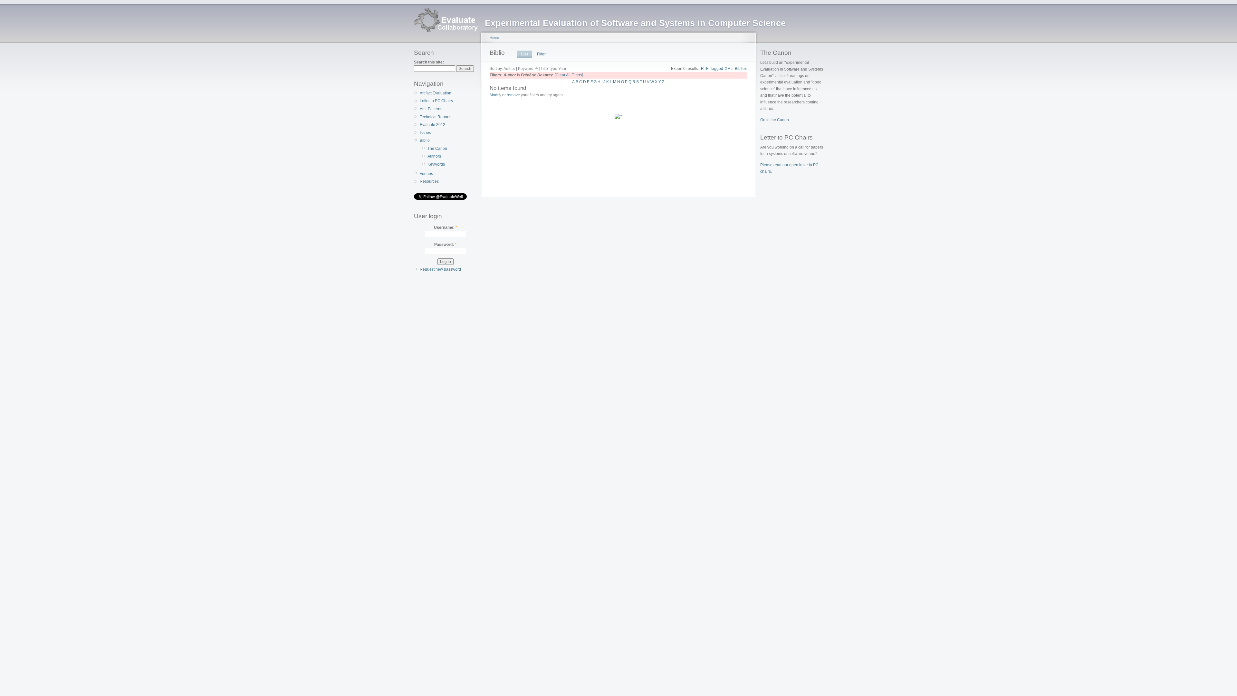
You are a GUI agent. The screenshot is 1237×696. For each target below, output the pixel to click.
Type (553, 68)
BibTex (741, 68)
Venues (426, 173)
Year (562, 68)
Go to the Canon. (775, 120)
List (524, 54)
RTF (704, 68)
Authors (434, 156)
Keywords (436, 164)
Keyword (525, 68)
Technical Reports (435, 117)
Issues (425, 132)
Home (494, 38)
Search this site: (429, 62)
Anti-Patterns (431, 109)
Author (509, 68)
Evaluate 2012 (432, 124)
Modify (495, 95)
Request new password (440, 269)
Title (544, 68)
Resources (429, 181)
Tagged (716, 68)
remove (513, 95)
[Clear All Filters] (569, 75)
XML (729, 68)
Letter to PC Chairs (436, 101)
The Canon (437, 148)
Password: (445, 244)
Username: (445, 227)
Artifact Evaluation (435, 93)
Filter (541, 54)
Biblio (425, 140)
